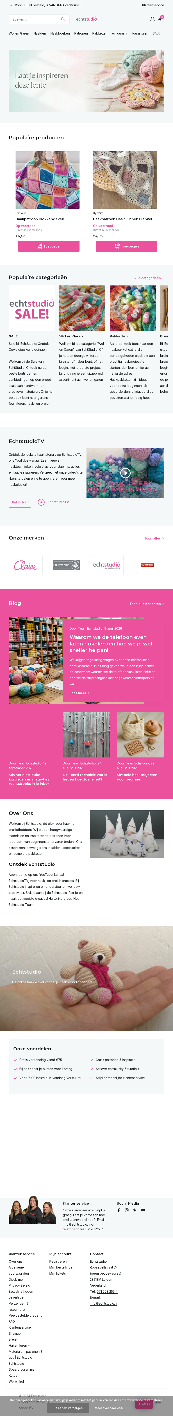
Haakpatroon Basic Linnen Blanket (123, 219)
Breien (13, 1339)
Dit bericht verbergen (68, 1408)
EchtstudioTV (58, 502)
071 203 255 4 (107, 1291)
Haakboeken (60, 33)
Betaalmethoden (21, 1291)
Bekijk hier (20, 502)
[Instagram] (127, 1210)
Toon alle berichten (145, 604)
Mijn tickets (57, 1273)
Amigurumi (119, 33)
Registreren (58, 1261)
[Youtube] (143, 1210)
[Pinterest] (135, 1210)
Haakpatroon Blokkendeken (40, 219)
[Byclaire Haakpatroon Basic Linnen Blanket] (125, 180)
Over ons (16, 1261)
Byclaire (21, 213)
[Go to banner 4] (86, 81)
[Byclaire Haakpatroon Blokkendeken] (48, 180)
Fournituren (140, 33)
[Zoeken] (63, 19)
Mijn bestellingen (61, 1267)
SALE (156, 33)
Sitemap (15, 1333)
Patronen (81, 33)
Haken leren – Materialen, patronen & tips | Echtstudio (26, 1351)
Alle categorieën (147, 278)
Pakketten (99, 33)
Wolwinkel (16, 1381)
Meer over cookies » (109, 1408)
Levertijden (17, 1297)
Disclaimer (16, 1279)
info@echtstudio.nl (103, 1303)
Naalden (40, 33)
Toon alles (152, 538)
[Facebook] (119, 1210)
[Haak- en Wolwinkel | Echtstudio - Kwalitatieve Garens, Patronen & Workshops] (86, 19)
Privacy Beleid (19, 1285)
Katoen (14, 1375)
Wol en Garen (19, 33)
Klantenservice (153, 5)
